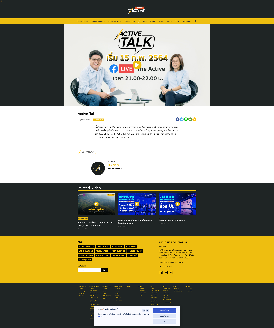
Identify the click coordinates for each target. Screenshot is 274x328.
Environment (130, 21)
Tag (80, 242)
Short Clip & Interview (166, 289)
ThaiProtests (102, 255)
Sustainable (118, 300)
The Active (113, 164)
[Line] (186, 119)
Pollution (117, 288)
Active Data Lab (86, 247)
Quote (141, 295)
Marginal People (95, 304)
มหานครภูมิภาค (85, 259)
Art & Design (107, 295)
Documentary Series (167, 303)
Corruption (82, 295)
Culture (105, 298)
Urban (105, 291)
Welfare (92, 295)
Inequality (131, 247)
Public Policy (82, 21)
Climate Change (117, 294)
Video (169, 21)
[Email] (190, 119)
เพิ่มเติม (100, 316)
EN (144, 310)
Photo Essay (178, 291)
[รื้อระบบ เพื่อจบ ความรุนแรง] (177, 205)
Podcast (187, 21)
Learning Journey (165, 296)
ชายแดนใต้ (132, 255)
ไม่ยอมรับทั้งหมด (164, 316)
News (145, 21)
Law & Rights (83, 291)
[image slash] (139, 21)
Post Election (118, 251)
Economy (81, 293)
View (177, 21)
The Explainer (167, 293)
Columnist (143, 293)
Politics (81, 288)
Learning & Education (93, 301)
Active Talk (189, 291)
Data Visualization (155, 289)
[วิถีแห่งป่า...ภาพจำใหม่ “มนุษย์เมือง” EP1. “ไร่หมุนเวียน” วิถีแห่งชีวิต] (96, 205)
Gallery (176, 288)
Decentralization (95, 293)
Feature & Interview (143, 289)
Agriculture (83, 218)
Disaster (117, 291)
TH (147, 310)
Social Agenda (98, 21)
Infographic (154, 293)
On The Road (167, 299)
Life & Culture (114, 21)
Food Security (94, 297)
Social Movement (93, 289)
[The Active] (136, 10)
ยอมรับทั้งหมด (164, 310)
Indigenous (117, 247)
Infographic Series (154, 301)
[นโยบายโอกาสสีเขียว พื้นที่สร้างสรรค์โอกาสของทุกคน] (137, 205)
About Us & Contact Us (173, 242)
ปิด (164, 321)
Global (105, 288)
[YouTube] (171, 272)
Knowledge (154, 297)
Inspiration (99, 120)
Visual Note (154, 295)
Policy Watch (102, 251)
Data (161, 21)
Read (152, 21)
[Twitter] (182, 119)
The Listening (118, 255)
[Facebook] (177, 119)
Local (104, 293)
